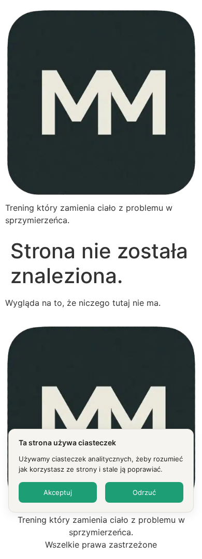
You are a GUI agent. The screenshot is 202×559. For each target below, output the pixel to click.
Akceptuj (58, 492)
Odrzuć (144, 492)
